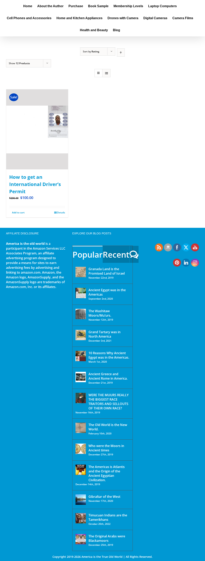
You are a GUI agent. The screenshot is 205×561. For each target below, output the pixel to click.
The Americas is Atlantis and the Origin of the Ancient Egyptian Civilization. (106, 473)
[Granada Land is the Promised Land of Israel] (80, 272)
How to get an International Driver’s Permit (35, 184)
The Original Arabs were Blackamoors (106, 538)
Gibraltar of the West (104, 496)
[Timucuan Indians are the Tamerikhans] (80, 518)
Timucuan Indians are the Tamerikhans (107, 517)
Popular (87, 254)
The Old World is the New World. (107, 427)
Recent (116, 254)
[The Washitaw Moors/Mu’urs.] (80, 314)
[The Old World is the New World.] (80, 428)
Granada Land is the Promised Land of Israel (106, 271)
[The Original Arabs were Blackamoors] (80, 539)
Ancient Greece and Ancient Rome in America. (108, 376)
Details (61, 212)
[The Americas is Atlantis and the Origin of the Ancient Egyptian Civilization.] (80, 470)
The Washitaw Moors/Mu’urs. (99, 313)
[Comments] (134, 254)
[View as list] (106, 73)
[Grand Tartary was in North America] (80, 335)
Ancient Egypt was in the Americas (107, 292)
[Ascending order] (121, 52)
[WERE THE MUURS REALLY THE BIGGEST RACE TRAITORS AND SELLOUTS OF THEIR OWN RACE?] (80, 398)
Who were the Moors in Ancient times (106, 448)
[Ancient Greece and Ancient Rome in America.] (80, 377)
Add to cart (18, 212)
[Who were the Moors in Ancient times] (80, 449)
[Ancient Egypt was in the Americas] (80, 293)
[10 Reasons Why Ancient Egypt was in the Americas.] (80, 356)
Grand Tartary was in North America (104, 334)
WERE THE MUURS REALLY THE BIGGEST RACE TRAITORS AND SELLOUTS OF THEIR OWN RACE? (108, 401)
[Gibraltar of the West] (80, 499)
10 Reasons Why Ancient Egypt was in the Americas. (108, 355)
